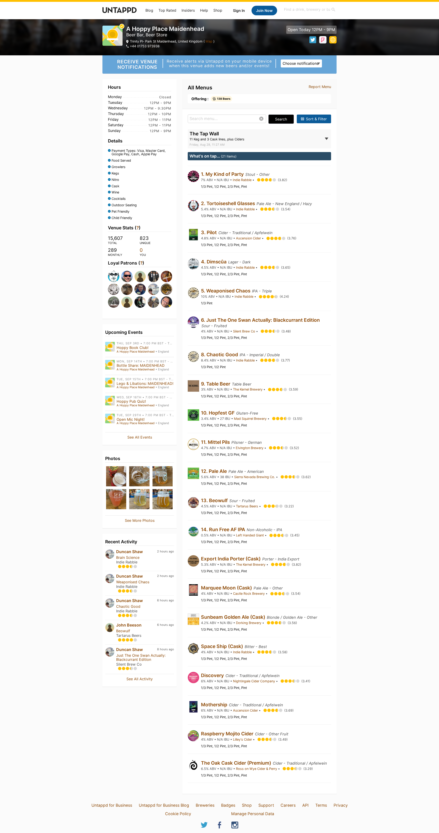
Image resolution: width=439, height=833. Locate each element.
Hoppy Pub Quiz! (131, 401)
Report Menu (320, 86)
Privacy (341, 805)
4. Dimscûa (214, 262)
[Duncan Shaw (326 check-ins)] (153, 289)
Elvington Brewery (250, 448)
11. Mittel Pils (216, 442)
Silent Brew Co (244, 331)
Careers (288, 805)
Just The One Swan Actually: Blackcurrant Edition (141, 657)
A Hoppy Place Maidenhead (136, 351)
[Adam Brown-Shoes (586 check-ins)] (166, 276)
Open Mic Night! (131, 419)
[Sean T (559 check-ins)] (126, 289)
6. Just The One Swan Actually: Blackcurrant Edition (260, 320)
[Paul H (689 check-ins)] (153, 276)
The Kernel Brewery (248, 389)
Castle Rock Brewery (249, 593)
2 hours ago (165, 551)
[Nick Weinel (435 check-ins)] (139, 289)
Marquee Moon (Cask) (227, 588)
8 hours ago (165, 649)
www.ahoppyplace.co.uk (333, 39)
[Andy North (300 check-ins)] (166, 289)
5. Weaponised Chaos (226, 291)
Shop (217, 10)
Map (209, 41)
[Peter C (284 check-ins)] (113, 302)
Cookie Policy (178, 813)
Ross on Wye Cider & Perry (257, 769)
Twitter (312, 39)
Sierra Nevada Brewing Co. (255, 477)
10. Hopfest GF (218, 413)
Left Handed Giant (250, 535)
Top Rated (167, 10)
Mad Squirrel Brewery (251, 419)
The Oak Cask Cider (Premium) (236, 763)
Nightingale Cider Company (254, 681)
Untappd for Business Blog (164, 805)
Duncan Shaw (129, 551)
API (305, 805)
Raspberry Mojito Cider (227, 734)
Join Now (264, 10)
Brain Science (127, 557)
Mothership (214, 704)
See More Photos (140, 520)
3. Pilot (209, 232)
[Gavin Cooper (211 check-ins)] (166, 302)
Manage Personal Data (252, 813)
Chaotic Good (128, 606)
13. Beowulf (215, 500)
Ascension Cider (249, 238)
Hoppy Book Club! (132, 347)
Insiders (188, 10)
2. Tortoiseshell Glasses (228, 203)
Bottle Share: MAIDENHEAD (141, 365)
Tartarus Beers (247, 506)
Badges (228, 805)
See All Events (139, 437)
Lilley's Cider (243, 739)
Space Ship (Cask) (222, 646)
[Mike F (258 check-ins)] (126, 302)
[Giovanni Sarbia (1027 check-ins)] (126, 276)
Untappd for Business (111, 805)
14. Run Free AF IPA (223, 529)
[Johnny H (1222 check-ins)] (113, 276)
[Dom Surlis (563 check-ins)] (113, 289)
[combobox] (309, 9)
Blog (149, 10)
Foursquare (323, 39)
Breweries (205, 805)
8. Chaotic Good (220, 354)
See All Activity (139, 679)
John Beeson (129, 625)
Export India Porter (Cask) (231, 559)
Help (204, 10)
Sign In (239, 10)
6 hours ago (165, 600)
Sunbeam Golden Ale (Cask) (233, 617)
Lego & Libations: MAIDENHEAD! (145, 383)
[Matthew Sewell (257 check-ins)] (139, 302)
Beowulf (123, 631)
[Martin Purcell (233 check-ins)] (153, 302)
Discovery (213, 675)
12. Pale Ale (214, 471)
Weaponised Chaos (132, 582)
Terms (321, 805)
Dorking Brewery (249, 623)
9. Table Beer (216, 384)
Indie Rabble (242, 180)
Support (266, 805)
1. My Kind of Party (223, 174)
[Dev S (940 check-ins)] (139, 276)
